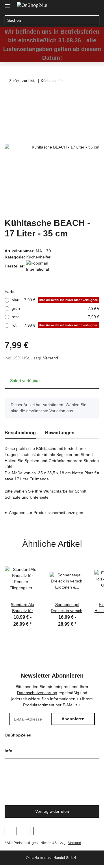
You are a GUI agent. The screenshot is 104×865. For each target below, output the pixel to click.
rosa (55, 316)
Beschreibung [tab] (20, 432)
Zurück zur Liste (22, 81)
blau (55, 300)
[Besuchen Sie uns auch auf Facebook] (10, 831)
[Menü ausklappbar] (7, 3)
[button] (82, 6)
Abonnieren (73, 718)
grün (55, 308)
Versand (50, 358)
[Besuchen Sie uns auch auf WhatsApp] (39, 831)
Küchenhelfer (38, 257)
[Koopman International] (40, 266)
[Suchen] (94, 20)
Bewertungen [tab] (60, 432)
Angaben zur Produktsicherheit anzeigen (46, 512)
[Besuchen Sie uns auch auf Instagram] (25, 831)
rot (55, 325)
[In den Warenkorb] (9, 96)
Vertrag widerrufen (52, 811)
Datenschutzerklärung (37, 692)
